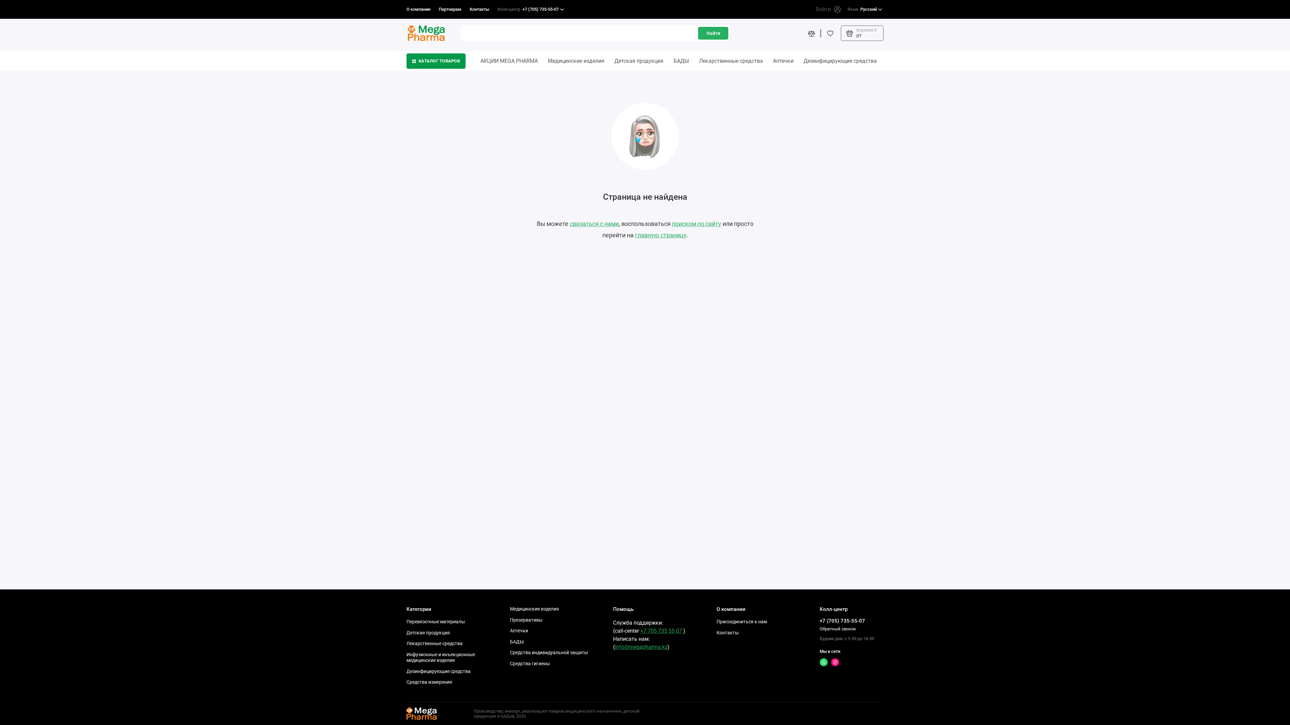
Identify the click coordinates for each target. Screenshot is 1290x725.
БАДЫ (681, 61)
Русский (862, 9)
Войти (823, 9)
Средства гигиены (530, 663)
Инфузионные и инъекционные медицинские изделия (440, 657)
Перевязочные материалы (435, 621)
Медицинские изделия (576, 61)
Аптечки (783, 61)
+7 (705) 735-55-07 (528, 9)
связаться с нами (594, 223)
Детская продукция (638, 61)
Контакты (479, 9)
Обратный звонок (838, 628)
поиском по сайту (696, 223)
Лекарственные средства (731, 61)
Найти (713, 33)
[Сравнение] (811, 33)
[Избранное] (830, 33)
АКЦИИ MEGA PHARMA (509, 61)
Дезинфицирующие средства (840, 61)
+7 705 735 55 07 (661, 631)
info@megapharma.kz (641, 647)
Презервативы (526, 620)
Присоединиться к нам (742, 621)
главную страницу (660, 235)
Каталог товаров (439, 60)
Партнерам (450, 9)
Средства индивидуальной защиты (549, 652)
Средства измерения (429, 682)
